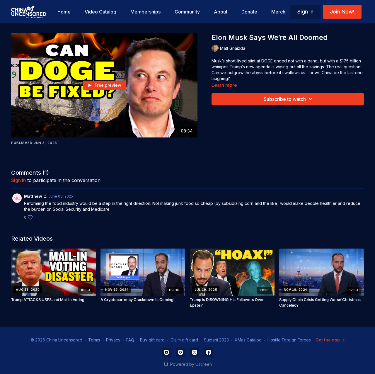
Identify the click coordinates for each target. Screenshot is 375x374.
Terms (94, 339)
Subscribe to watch (285, 99)
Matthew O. (35, 196)
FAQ (130, 339)
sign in (18, 180)
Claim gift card (184, 339)
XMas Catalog (248, 339)
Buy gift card (152, 339)
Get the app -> (330, 339)
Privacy (113, 339)
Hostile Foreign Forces (289, 339)
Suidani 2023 (216, 339)
